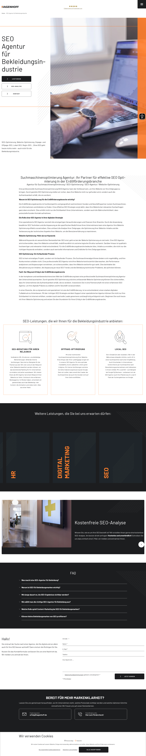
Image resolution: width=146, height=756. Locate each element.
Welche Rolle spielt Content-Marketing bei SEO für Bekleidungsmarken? (50, 609)
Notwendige (69, 740)
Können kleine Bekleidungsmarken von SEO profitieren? (44, 616)
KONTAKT (16, 94)
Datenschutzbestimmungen (74, 675)
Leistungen (16, 79)
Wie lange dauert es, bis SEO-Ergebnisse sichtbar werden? (45, 595)
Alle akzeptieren (94, 749)
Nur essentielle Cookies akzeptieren (49, 749)
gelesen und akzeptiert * (82, 675)
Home (3, 13)
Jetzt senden (129, 676)
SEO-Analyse (16, 86)
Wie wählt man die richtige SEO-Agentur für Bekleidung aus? (46, 602)
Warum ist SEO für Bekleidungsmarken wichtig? (40, 587)
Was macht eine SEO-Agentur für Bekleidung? (40, 580)
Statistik (79, 740)
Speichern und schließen (70, 749)
